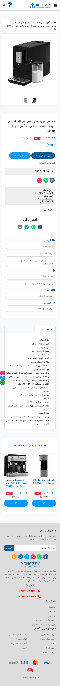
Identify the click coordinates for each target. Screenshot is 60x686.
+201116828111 (28, 591)
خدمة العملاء (50, 611)
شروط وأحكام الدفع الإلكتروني (43, 625)
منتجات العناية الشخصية (17, 635)
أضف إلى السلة (45, 156)
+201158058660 (28, 596)
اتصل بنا (52, 607)
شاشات (52, 643)
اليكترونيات (22, 639)
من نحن (52, 616)
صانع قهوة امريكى (21, 22)
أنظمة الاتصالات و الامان (17, 643)
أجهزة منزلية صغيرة (41, 22)
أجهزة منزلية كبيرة (48, 635)
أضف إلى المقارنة (19, 155)
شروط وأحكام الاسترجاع (45, 620)
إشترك (9, 548)
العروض (24, 648)
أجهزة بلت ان (50, 648)
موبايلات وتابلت (49, 652)
